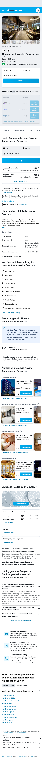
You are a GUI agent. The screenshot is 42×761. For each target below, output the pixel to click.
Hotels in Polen (7, 703)
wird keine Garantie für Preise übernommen (14, 732)
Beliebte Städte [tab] (22, 686)
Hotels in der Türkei (8, 698)
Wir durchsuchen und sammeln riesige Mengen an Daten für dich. (19, 743)
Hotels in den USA (8, 714)
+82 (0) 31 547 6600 (9, 61)
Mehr (3, 228)
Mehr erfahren (8, 192)
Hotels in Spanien (8, 720)
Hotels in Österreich (8, 695)
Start (3, 756)
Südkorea (9, 756)
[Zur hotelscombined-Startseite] (14, 10)
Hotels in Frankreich (9, 709)
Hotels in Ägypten (8, 712)
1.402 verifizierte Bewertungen (27, 64)
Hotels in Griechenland (9, 717)
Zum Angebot (26, 393)
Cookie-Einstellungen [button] (8, 201)
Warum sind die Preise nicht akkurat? (16, 747)
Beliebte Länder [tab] (8, 686)
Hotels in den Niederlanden (11, 701)
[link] (15, 398)
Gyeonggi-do (22, 756)
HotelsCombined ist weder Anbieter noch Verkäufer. (17, 739)
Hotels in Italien (7, 723)
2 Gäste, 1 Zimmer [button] (10, 75)
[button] (3, 10)
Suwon (33, 756)
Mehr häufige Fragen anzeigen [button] (21, 620)
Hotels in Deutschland (9, 706)
